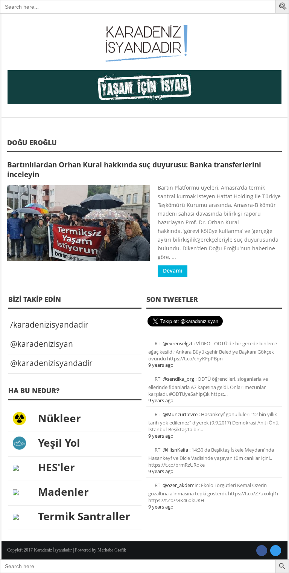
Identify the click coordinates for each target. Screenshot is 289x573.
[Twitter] (275, 550)
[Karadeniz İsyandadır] (144, 44)
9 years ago (160, 365)
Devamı (172, 270)
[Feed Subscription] (279, 145)
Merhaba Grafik (111, 550)
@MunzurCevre (180, 414)
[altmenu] (144, 87)
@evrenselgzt (178, 343)
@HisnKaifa (175, 449)
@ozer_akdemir (180, 485)
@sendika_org (178, 378)
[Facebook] (261, 550)
